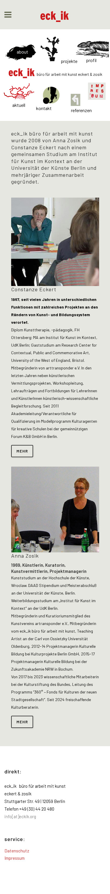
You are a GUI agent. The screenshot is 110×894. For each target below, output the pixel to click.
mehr (22, 451)
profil (91, 60)
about (22, 52)
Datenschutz (16, 851)
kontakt (43, 109)
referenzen (81, 110)
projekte (69, 61)
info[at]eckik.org (20, 816)
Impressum (14, 858)
